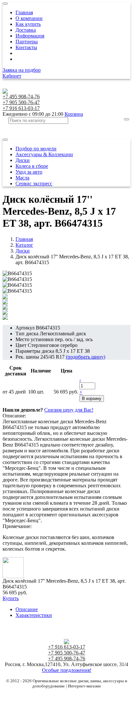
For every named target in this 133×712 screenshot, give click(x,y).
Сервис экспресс (33, 183)
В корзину (91, 398)
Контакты (26, 47)
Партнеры (26, 41)
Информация (29, 35)
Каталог (24, 245)
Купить (11, 598)
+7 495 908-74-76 (21, 96)
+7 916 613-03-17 (21, 108)
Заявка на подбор (22, 70)
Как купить (28, 24)
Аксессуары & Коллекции (44, 154)
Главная (24, 12)
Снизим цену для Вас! (68, 410)
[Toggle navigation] (5, 4)
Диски (22, 160)
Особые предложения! (66, 670)
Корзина (74, 114)
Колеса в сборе (31, 166)
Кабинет (12, 76)
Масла (22, 177)
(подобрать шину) (85, 357)
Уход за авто (28, 172)
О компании (29, 18)
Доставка (25, 30)
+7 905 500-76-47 (21, 102)
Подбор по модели (35, 148)
